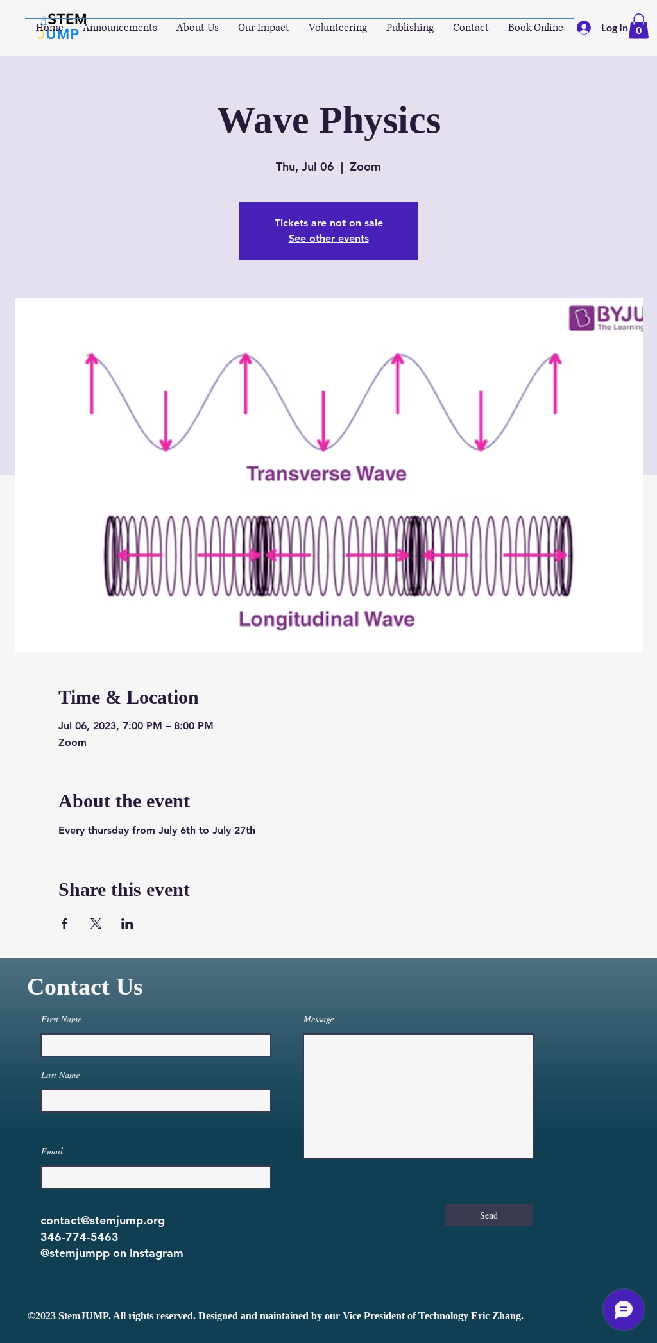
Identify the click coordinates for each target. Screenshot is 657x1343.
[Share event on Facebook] (64, 923)
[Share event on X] (96, 923)
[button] (638, 25)
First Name (61, 1019)
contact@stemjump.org (102, 1220)
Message (318, 1019)
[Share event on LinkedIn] (127, 923)
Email (52, 1151)
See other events (329, 238)
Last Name (60, 1074)
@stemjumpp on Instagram (111, 1253)
